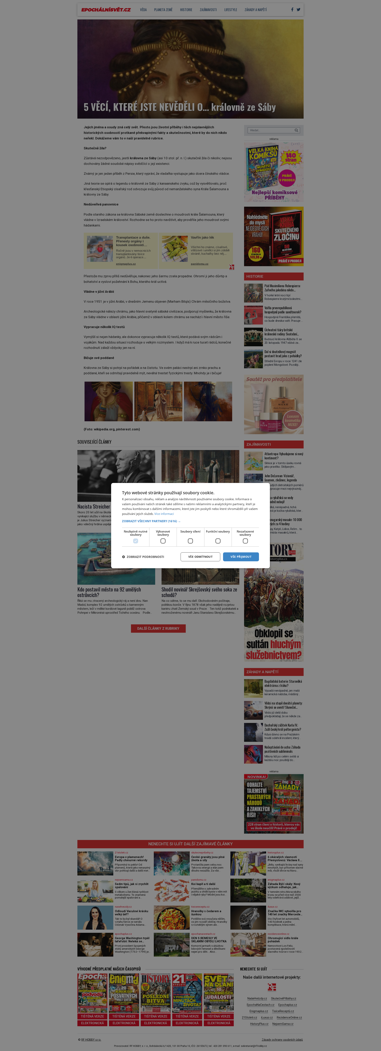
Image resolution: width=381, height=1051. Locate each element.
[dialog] (190, 525)
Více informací (164, 514)
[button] (190, 521)
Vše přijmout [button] (241, 557)
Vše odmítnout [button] (200, 557)
